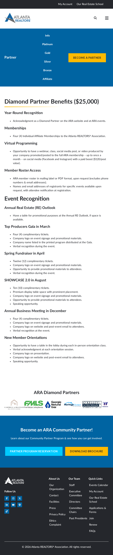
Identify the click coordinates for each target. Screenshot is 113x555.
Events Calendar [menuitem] (98, 485)
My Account (65, 4)
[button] (107, 18)
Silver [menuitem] (47, 61)
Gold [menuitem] (47, 53)
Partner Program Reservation (34, 451)
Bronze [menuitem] (47, 70)
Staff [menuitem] (72, 485)
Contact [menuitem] (53, 495)
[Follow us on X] (19, 498)
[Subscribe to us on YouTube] (13, 504)
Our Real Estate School (90, 4)
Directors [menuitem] (74, 502)
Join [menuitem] (91, 518)
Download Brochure (86, 451)
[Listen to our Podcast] (19, 504)
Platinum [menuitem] (47, 44)
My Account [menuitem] (96, 491)
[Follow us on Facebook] (6, 498)
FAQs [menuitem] (92, 531)
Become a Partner (87, 57)
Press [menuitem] (52, 508)
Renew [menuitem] (93, 525)
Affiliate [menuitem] (47, 79)
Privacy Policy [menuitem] (57, 514)
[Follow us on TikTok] (6, 511)
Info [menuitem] (47, 35)
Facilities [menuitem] (54, 502)
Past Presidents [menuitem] (78, 518)
